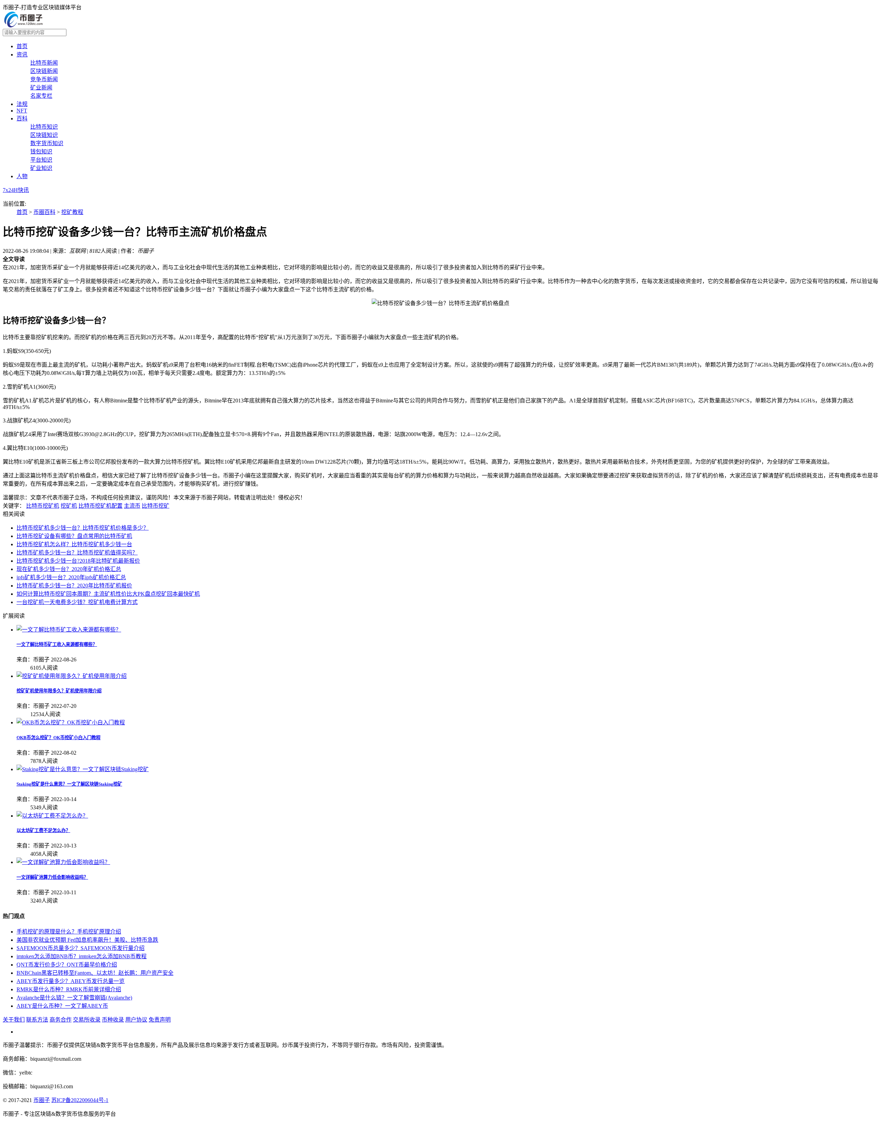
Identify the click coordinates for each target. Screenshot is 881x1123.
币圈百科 (44, 212)
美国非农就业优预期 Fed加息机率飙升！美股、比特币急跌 (87, 940)
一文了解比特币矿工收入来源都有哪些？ (57, 644)
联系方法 (37, 1020)
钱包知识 (41, 151)
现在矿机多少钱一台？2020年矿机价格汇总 (69, 569)
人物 (22, 176)
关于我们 (14, 1020)
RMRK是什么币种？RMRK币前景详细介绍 (69, 989)
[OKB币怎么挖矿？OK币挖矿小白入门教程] (71, 722)
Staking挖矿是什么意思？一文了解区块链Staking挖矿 (69, 784)
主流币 (132, 506)
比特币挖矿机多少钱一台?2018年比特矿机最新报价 (78, 561)
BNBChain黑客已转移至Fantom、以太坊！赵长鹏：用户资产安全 (95, 973)
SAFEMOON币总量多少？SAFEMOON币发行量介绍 (81, 948)
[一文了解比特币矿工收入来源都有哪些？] (69, 630)
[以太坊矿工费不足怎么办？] (52, 816)
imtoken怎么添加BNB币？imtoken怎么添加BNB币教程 (82, 956)
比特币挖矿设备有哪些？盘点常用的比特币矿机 (74, 536)
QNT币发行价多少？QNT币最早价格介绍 (67, 965)
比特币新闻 (44, 63)
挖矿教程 (72, 212)
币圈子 (41, 1100)
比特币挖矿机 (42, 506)
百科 (22, 118)
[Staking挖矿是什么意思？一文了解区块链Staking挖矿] (83, 769)
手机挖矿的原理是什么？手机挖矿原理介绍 (69, 932)
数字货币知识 (46, 143)
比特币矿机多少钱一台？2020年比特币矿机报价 (74, 586)
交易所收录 (86, 1020)
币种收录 (113, 1020)
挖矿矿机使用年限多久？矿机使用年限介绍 (59, 690)
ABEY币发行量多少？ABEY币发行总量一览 (71, 981)
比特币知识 (44, 127)
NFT (22, 111)
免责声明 (160, 1020)
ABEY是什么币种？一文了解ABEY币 (62, 1006)
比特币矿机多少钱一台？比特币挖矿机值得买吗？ (77, 552)
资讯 (22, 54)
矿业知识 (41, 168)
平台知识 (41, 160)
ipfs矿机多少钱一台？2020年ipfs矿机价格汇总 (71, 577)
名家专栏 (41, 96)
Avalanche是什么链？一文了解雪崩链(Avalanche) (74, 998)
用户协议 (136, 1020)
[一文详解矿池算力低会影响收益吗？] (63, 862)
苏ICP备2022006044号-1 (79, 1100)
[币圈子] (23, 26)
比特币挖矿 (155, 506)
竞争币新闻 (44, 79)
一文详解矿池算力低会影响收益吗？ (52, 877)
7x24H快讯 (16, 190)
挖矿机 (69, 506)
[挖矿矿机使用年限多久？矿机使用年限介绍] (72, 676)
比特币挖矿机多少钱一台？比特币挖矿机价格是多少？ (83, 528)
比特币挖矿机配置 (100, 506)
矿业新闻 (41, 87)
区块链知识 (44, 135)
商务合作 (61, 1020)
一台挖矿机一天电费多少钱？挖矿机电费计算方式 (77, 602)
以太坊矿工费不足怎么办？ (43, 830)
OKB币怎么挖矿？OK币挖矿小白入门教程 (58, 737)
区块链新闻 (44, 71)
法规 (22, 104)
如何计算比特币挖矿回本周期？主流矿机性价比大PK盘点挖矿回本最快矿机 (108, 594)
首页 (22, 46)
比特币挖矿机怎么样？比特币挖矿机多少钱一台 (74, 544)
